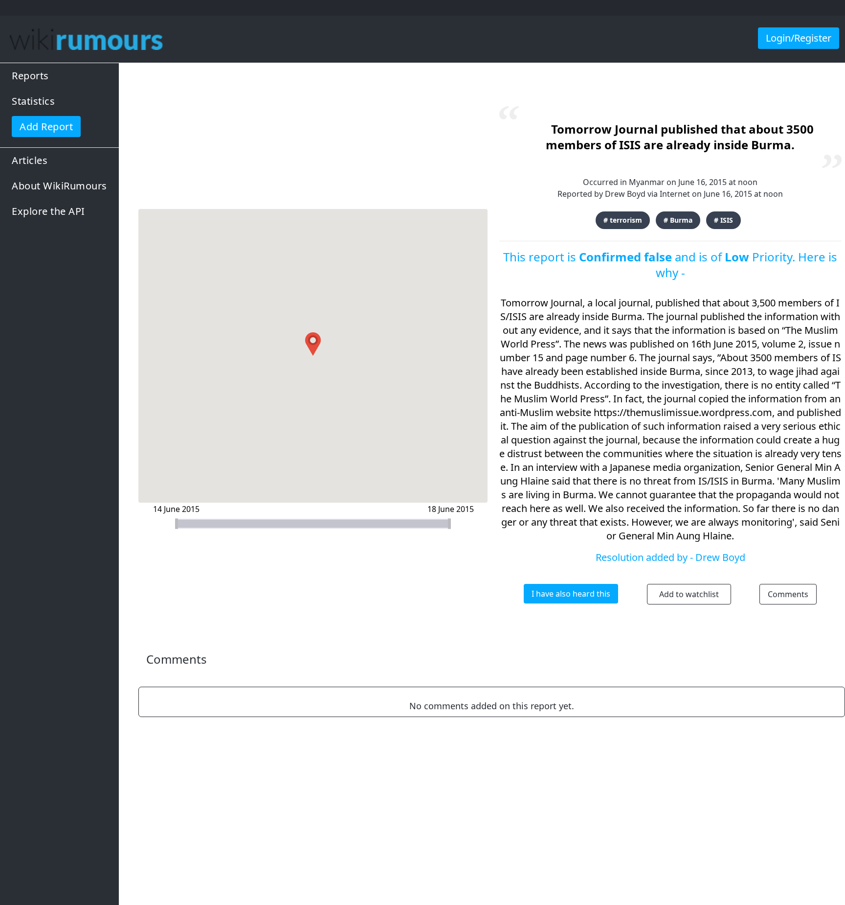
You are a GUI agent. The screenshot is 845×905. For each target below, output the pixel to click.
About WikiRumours (59, 185)
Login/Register (798, 38)
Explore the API (48, 211)
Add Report (46, 126)
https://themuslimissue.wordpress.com (683, 412)
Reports (30, 75)
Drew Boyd (625, 193)
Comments (788, 594)
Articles (29, 160)
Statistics (33, 101)
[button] (313, 344)
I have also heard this (571, 593)
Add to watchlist (689, 594)
